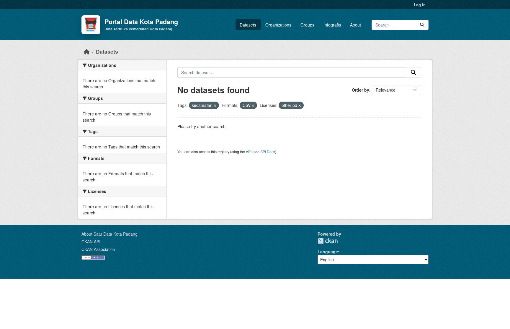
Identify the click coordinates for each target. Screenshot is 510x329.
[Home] (87, 51)
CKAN (328, 241)
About (355, 25)
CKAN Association (98, 249)
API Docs (267, 151)
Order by (360, 90)
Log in (420, 4)
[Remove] (215, 105)
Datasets (248, 25)
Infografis (332, 25)
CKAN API (90, 241)
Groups (307, 25)
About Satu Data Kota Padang (109, 234)
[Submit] (422, 25)
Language (328, 251)
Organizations (278, 25)
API (248, 151)
